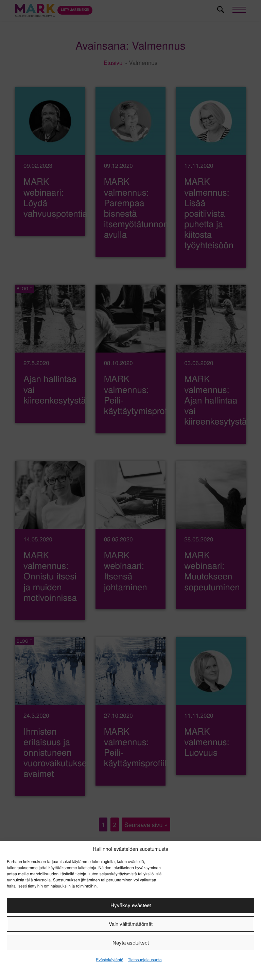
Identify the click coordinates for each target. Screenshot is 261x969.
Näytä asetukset (130, 942)
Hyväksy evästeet (130, 905)
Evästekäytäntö (109, 960)
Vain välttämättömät (131, 923)
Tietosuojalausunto (144, 960)
